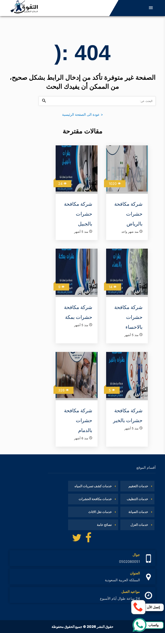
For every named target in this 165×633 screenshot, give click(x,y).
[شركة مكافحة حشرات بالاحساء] (127, 273)
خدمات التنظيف (137, 499)
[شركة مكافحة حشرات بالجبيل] (76, 169)
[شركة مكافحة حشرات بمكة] (76, 273)
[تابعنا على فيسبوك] (88, 538)
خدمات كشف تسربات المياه (93, 486)
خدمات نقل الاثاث (100, 512)
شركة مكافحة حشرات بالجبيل (78, 214)
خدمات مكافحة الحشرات (95, 499)
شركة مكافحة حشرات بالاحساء (128, 317)
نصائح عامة (104, 525)
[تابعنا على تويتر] (76, 538)
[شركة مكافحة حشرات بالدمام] (76, 376)
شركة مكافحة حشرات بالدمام (78, 420)
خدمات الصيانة (138, 512)
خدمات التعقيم (138, 486)
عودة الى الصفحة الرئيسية (82, 114)
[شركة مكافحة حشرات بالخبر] (127, 376)
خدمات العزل (139, 525)
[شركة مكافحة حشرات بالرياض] (127, 169)
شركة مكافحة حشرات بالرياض (128, 214)
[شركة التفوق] (24, 8)
